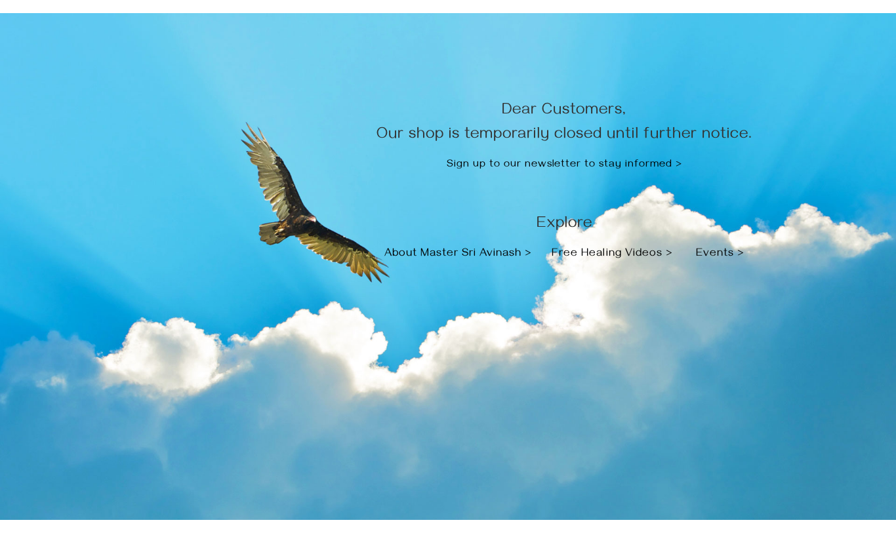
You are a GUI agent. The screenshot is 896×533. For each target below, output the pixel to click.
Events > (720, 254)
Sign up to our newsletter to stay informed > (564, 165)
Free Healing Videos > (612, 254)
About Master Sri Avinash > (459, 254)
